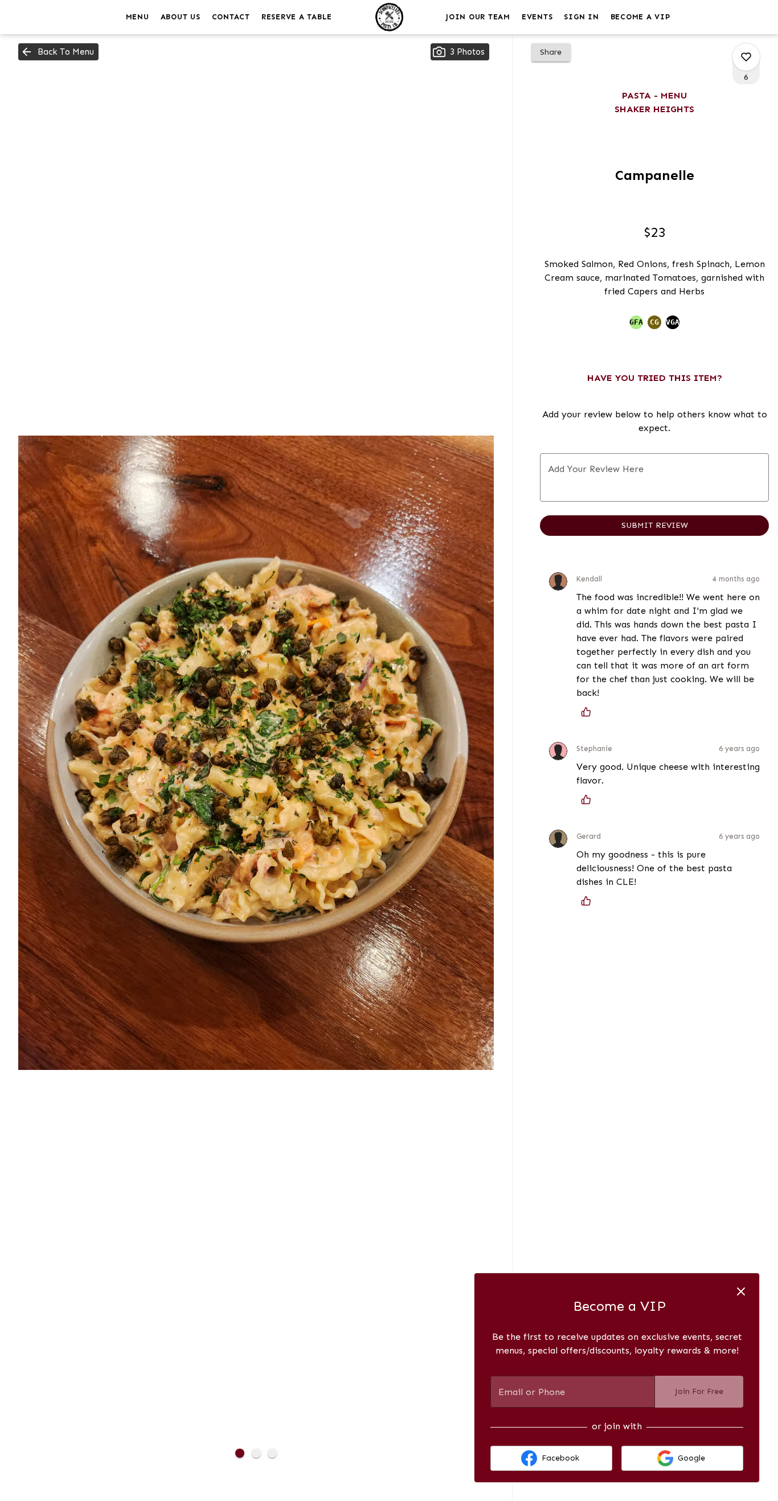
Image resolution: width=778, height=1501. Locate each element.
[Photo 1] (239, 1453)
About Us (180, 17)
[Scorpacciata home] (389, 17)
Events (537, 17)
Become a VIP (640, 17)
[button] (58, 51)
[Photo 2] (256, 1453)
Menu (137, 17)
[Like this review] (588, 711)
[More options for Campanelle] (746, 57)
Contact (231, 17)
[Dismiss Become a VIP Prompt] (741, 1291)
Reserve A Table (296, 17)
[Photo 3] (272, 1453)
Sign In (581, 17)
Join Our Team (478, 17)
